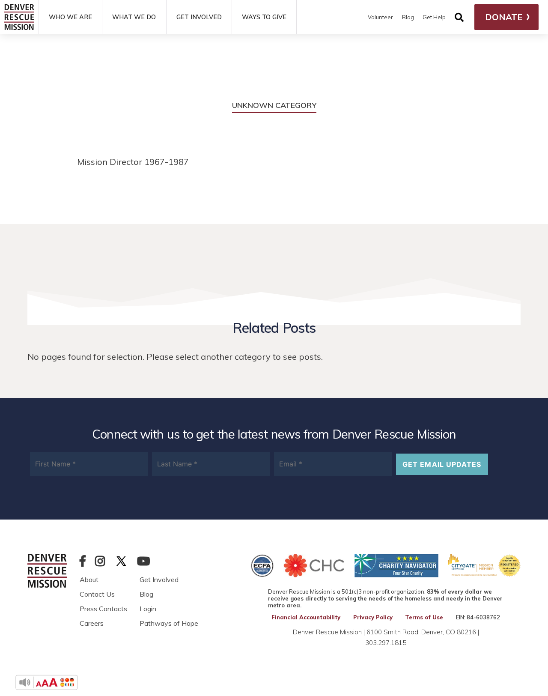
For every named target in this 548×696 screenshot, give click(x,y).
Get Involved (159, 579)
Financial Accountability (305, 617)
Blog (408, 17)
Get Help (434, 17)
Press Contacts (103, 608)
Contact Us (97, 594)
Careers (92, 623)
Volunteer (380, 17)
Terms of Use (424, 617)
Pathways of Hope (169, 623)
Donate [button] (503, 17)
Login (148, 608)
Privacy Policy (373, 617)
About (89, 579)
